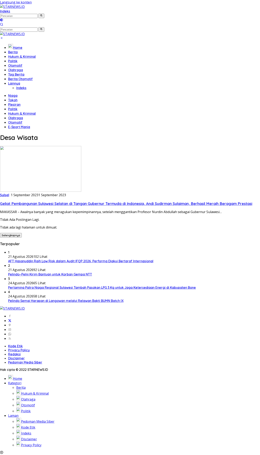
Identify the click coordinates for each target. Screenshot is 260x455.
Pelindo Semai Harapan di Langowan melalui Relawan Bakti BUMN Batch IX (66, 301)
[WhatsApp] (9, 334)
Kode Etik (15, 346)
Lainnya (14, 83)
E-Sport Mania (19, 127)
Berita (13, 52)
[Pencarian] (1, 25)
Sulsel (4, 195)
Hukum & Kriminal (22, 56)
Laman (13, 415)
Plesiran (14, 104)
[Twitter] (9, 320)
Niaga (12, 96)
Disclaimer (16, 358)
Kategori (14, 383)
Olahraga (15, 70)
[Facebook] (9, 316)
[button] (41, 16)
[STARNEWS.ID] (12, 6)
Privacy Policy (19, 350)
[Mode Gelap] (1, 20)
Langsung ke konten (16, 2)
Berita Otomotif (20, 79)
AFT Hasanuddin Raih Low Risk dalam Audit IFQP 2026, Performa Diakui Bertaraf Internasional (80, 261)
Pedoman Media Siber (25, 362)
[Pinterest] (9, 325)
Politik (12, 61)
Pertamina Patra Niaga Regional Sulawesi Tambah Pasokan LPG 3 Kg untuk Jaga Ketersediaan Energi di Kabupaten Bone (102, 287)
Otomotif (15, 65)
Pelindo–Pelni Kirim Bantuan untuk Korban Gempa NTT (50, 274)
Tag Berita (16, 74)
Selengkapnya (11, 235)
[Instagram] (9, 329)
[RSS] (9, 338)
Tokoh (12, 100)
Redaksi (14, 354)
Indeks (5, 11)
